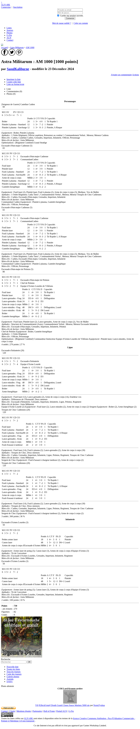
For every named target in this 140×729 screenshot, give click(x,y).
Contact (10, 40)
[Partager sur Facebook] (4, 55)
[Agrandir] (70, 703)
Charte (12, 711)
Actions (135, 75)
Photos (9, 33)
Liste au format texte (15, 84)
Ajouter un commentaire (121, 75)
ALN (9, 37)
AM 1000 (30, 47)
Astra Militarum (17, 47)
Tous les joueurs (14, 671)
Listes (9, 28)
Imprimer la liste (14, 79)
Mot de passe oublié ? (61, 23)
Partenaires (37, 711)
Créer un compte (81, 23)
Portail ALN (61, 711)
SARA (10, 681)
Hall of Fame (49, 711)
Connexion (6, 7)
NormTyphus (99, 705)
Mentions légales (24, 711)
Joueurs (10, 30)
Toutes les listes (13, 669)
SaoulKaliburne (18, 69)
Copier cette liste (14, 82)
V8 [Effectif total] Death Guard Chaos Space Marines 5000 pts (62, 705)
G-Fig (9, 35)
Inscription (17, 7)
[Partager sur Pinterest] (19, 55)
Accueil (4, 47)
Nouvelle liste (12, 667)
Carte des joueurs (14, 674)
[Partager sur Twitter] (11, 55)
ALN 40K (5, 5)
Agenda (10, 679)
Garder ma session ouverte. (71, 15)
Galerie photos (13, 676)
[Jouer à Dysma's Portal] (21, 657)
